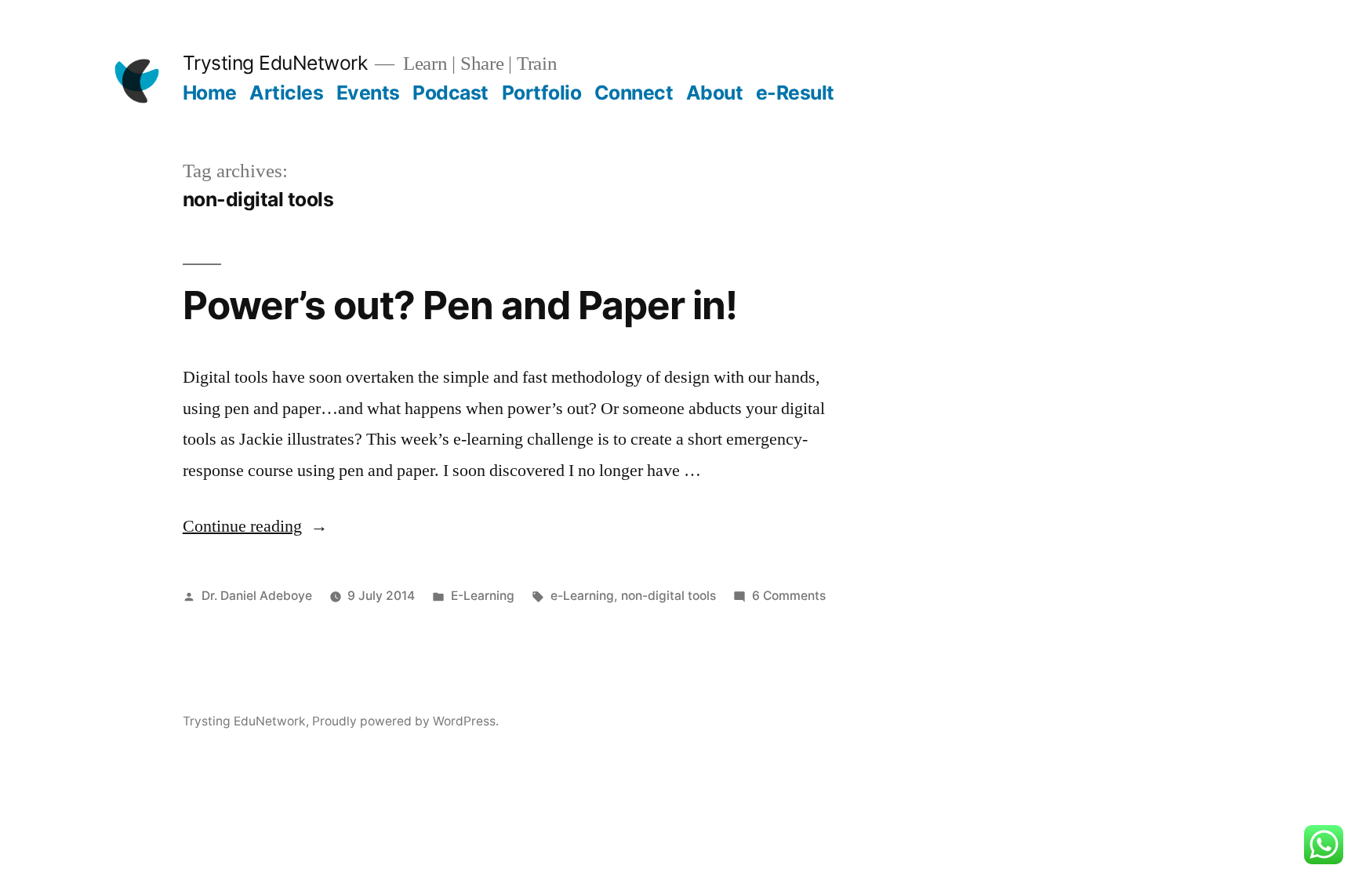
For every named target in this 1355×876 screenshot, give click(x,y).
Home (210, 92)
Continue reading (255, 526)
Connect (634, 92)
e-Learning (582, 595)
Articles (286, 92)
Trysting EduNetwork (275, 63)
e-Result (795, 92)
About (714, 92)
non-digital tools (668, 595)
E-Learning (482, 595)
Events (368, 92)
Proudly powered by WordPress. (405, 721)
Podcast (450, 92)
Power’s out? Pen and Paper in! (460, 305)
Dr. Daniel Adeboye (257, 595)
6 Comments (789, 595)
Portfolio (542, 92)
